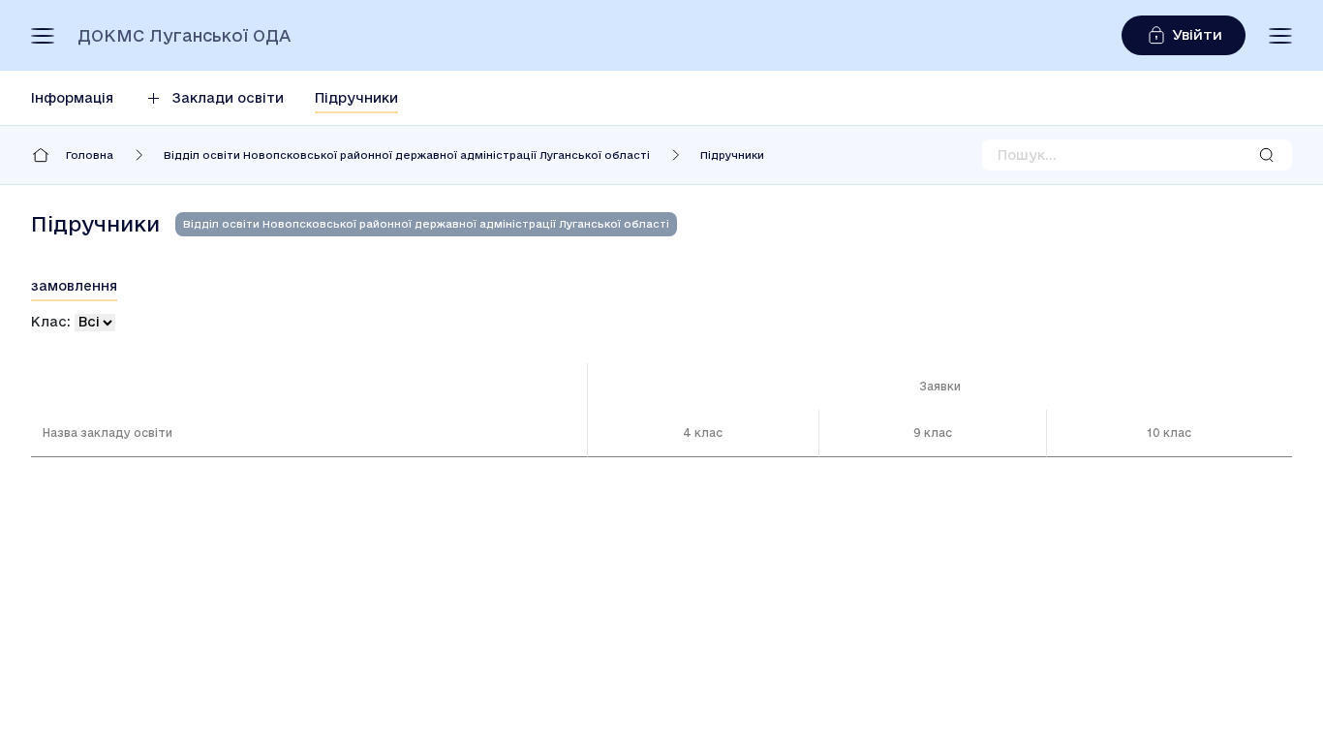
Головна (89, 155)
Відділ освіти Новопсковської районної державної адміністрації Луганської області (407, 155)
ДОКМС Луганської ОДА (184, 36)
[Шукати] (1267, 155)
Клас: (51, 321)
